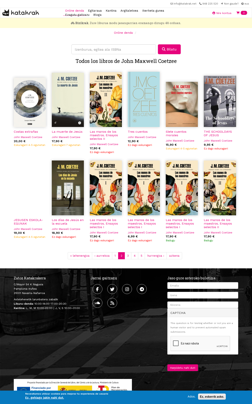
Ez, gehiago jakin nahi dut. (44, 398)
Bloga (97, 15)
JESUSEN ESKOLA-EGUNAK (28, 221)
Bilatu (171, 49)
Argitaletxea (129, 10)
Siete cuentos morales (176, 133)
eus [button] (246, 3)
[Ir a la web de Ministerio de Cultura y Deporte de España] (73, 389)
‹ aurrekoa (102, 256)
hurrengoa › (155, 256)
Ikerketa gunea (153, 10)
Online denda (74, 10)
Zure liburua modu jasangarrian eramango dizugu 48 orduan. (128, 23)
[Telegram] (142, 289)
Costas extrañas (26, 131)
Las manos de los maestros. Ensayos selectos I (104, 223)
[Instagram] (127, 289)
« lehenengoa (80, 256)
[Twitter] (112, 289)
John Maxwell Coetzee (28, 137)
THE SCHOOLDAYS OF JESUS (218, 133)
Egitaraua (95, 10)
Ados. (191, 396)
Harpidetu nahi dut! (182, 367)
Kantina (111, 10)
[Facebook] (98, 289)
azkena (174, 256)
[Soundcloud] (98, 303)
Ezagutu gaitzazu (77, 15)
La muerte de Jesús (67, 131)
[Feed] (112, 303)
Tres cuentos (138, 131)
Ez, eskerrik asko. (212, 396)
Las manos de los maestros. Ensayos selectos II (104, 135)
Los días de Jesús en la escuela (68, 221)
